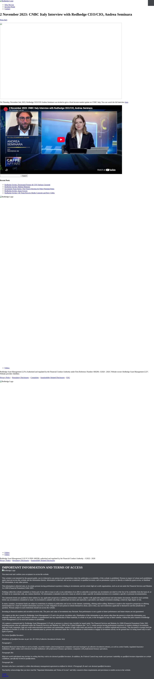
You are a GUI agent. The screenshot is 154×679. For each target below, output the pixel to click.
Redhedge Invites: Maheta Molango (17, 187)
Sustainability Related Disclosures (52, 378)
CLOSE (151, 3)
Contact (7, 9)
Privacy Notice (5, 560)
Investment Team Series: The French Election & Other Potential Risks (29, 189)
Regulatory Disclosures (20, 378)
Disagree (5, 676)
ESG (68, 378)
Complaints (35, 378)
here (126, 102)
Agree (4, 674)
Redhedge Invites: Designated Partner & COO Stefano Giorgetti (27, 185)
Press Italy (3, 20)
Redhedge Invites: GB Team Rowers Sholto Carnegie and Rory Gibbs (30, 193)
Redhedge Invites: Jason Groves (16, 191)
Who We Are (9, 5)
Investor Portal (10, 7)
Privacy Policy (5, 378)
